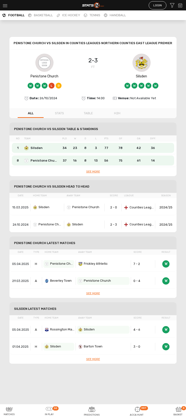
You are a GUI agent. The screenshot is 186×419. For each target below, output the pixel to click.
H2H (117, 113)
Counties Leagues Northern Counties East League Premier (142, 207)
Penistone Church (44, 76)
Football (16, 15)
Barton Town (93, 346)
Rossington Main (62, 329)
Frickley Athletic (96, 263)
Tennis (95, 15)
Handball (118, 15)
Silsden (141, 76)
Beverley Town (61, 280)
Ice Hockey (71, 15)
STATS (59, 113)
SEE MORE (93, 171)
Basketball (43, 15)
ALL (30, 113)
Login (157, 5)
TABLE (88, 113)
